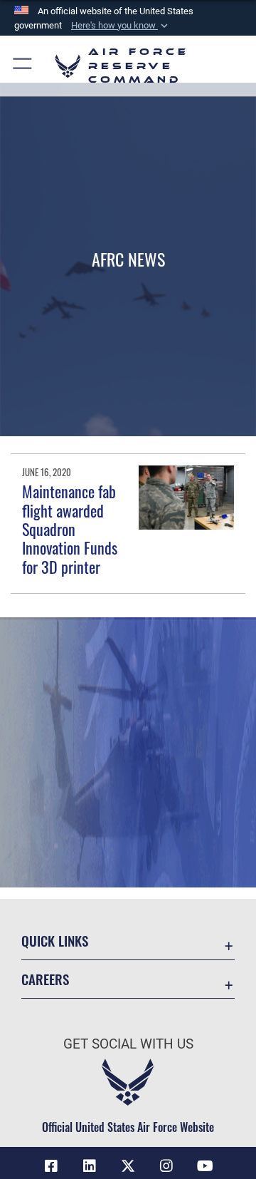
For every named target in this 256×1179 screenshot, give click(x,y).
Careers (45, 979)
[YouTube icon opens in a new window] (204, 1166)
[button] (121, 26)
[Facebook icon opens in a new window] (51, 1166)
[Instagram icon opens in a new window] (166, 1166)
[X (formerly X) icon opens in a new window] (128, 1166)
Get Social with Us (128, 1044)
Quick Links (54, 940)
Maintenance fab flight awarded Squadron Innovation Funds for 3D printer (69, 529)
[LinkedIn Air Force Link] (89, 1166)
